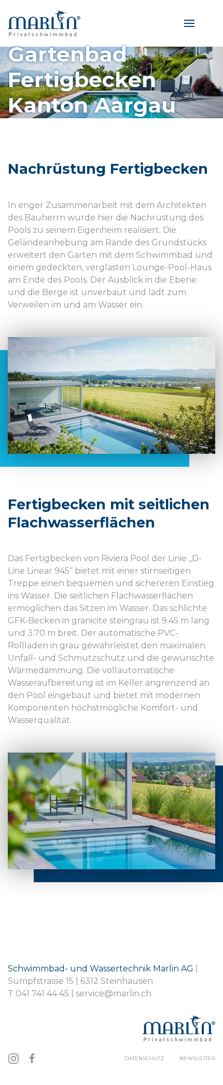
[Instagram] (13, 1058)
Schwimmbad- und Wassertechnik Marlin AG (102, 968)
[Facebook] (32, 1058)
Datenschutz (144, 1058)
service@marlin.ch (113, 993)
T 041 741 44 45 (38, 993)
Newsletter (197, 1058)
